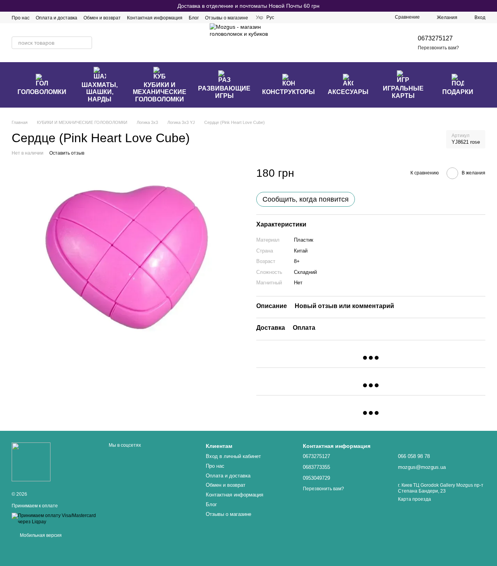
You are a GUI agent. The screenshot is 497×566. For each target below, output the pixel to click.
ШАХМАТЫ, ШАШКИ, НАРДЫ (100, 92)
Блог (194, 18)
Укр (259, 17)
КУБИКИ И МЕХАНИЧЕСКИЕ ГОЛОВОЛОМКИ (159, 92)
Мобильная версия (40, 535)
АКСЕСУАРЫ (348, 92)
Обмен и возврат (102, 18)
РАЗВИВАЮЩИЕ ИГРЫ (224, 92)
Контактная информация (154, 18)
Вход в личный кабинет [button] (233, 456)
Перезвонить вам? (438, 48)
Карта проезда (414, 499)
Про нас (21, 18)
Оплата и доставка (56, 18)
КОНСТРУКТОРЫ (288, 92)
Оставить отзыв (66, 153)
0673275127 (435, 38)
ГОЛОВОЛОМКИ (41, 92)
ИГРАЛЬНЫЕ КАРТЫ (403, 92)
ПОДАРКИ (457, 92)
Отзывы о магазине (226, 18)
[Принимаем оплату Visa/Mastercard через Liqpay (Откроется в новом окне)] (54, 518)
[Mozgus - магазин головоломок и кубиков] (31, 461)
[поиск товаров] (86, 43)
